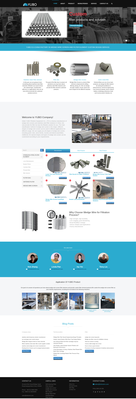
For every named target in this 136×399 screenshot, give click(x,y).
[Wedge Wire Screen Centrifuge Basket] (56, 189)
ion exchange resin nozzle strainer (30, 339)
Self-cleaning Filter (51, 384)
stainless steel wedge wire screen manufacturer (34, 346)
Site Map (71, 387)
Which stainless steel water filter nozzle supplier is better (36, 343)
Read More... (26, 351)
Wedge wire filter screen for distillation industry (96, 339)
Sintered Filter (28, 181)
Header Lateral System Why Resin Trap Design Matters (67, 339)
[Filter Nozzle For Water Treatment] (79, 164)
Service (94, 3)
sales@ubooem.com (33, 269)
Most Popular (81, 150)
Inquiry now (63, 177)
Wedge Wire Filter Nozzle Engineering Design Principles (67, 337)
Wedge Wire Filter (51, 393)
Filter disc (56, 80)
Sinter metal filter (103, 80)
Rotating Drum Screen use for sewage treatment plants (35, 348)
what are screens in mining (91, 341)
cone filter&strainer (28, 161)
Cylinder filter (27, 167)
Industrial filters (50, 395)
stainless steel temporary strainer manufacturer (33, 337)
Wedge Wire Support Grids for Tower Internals (33, 341)
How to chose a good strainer (92, 346)
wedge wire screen (51, 388)
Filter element (49, 386)
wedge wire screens (51, 390)
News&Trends (83, 3)
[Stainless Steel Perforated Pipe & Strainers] (103, 189)
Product (71, 3)
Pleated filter (26, 170)
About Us (71, 384)
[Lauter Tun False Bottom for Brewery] (56, 164)
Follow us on (98, 388)
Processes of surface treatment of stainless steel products (99, 348)
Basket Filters (27, 164)
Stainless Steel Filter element (32, 80)
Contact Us (104, 3)
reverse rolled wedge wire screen (93, 343)
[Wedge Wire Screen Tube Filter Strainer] (103, 164)
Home (55, 3)
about (62, 3)
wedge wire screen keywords (92, 337)
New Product (103, 150)
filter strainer (26, 173)
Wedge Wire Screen (80, 80)
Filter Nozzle (49, 397)
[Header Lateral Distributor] (79, 189)
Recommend (57, 150)
